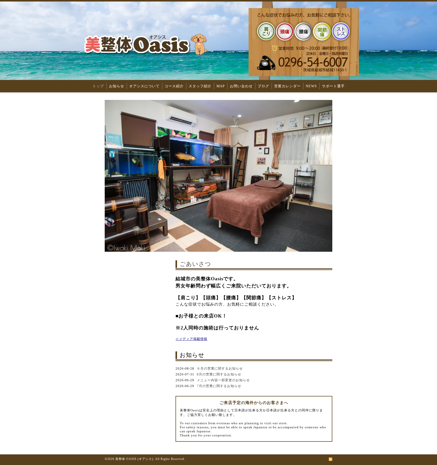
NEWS (311, 86)
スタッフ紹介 (200, 86)
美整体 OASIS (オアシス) (134, 459)
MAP (220, 86)
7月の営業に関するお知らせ (219, 386)
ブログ (263, 86)
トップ (98, 86)
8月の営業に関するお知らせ (219, 374)
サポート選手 (333, 86)
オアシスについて (144, 86)
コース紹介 (174, 86)
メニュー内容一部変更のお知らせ (223, 380)
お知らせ (116, 86)
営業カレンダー (287, 86)
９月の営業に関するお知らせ (220, 368)
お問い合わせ (241, 86)
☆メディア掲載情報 (191, 339)
